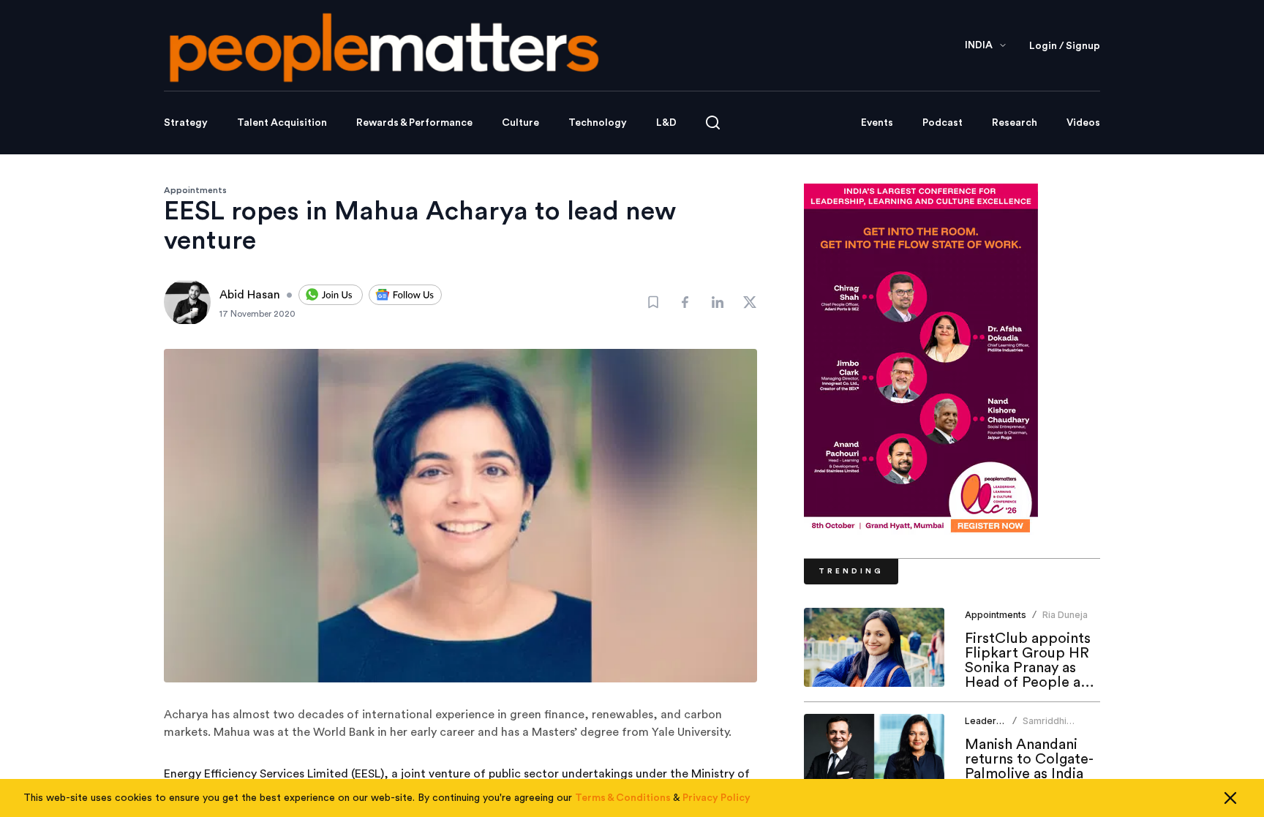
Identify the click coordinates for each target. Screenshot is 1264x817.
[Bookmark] (653, 302)
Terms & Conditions (623, 798)
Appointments (195, 190)
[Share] (685, 302)
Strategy (186, 123)
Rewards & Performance (414, 123)
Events (877, 123)
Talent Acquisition (282, 123)
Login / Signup (1064, 46)
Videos (1083, 123)
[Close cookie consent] (1230, 798)
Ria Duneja (1065, 614)
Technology (597, 123)
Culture (520, 123)
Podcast (942, 123)
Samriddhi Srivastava (1045, 726)
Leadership (990, 720)
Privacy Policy (716, 798)
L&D (666, 123)
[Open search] (713, 122)
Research (1014, 123)
